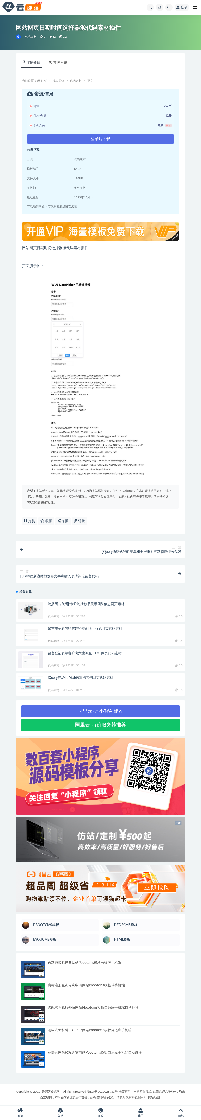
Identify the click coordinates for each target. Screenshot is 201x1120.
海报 (64, 521)
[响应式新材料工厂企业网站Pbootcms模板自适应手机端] (33, 1036)
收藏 (48, 521)
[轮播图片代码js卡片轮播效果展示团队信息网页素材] (30, 610)
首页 (44, 80)
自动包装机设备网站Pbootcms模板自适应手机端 (84, 963)
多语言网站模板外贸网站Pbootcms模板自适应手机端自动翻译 (95, 1052)
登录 (183, 7)
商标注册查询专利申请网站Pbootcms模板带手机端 (86, 985)
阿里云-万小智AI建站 (101, 711)
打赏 (31, 521)
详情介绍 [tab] (33, 62)
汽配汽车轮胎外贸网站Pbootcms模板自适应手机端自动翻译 (93, 1007)
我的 (141, 1115)
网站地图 (154, 1097)
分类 (60, 1115)
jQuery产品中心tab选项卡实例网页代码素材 (80, 678)
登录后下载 (100, 139)
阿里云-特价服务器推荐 (100, 724)
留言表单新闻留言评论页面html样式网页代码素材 (85, 628)
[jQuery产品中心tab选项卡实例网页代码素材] (30, 684)
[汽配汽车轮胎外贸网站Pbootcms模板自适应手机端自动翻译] (33, 1014)
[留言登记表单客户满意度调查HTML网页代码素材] (30, 660)
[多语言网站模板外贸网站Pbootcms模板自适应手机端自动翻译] (33, 1059)
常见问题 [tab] (60, 62)
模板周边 (58, 80)
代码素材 (30, 36)
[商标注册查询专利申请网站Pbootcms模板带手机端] (33, 992)
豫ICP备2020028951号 (102, 1091)
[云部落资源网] (19, 36)
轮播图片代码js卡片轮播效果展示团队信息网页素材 (86, 604)
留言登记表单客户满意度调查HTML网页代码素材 (84, 653)
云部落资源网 (51, 1091)
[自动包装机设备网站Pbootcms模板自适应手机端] (33, 969)
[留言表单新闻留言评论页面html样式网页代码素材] (30, 635)
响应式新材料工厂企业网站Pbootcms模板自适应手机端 (90, 1030)
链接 (81, 521)
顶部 (181, 1115)
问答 (100, 1115)
